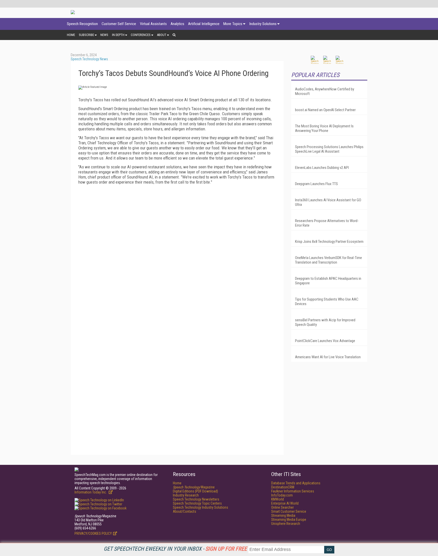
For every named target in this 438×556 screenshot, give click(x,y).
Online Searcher (282, 507)
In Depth (118, 35)
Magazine (194, 487)
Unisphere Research (285, 524)
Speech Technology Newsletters (196, 499)
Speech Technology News (89, 59)
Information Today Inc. (91, 492)
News (104, 35)
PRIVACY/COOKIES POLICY (93, 533)
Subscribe (86, 35)
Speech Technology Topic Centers (197, 503)
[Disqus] (177, 251)
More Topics (232, 24)
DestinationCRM (282, 487)
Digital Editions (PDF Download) (195, 491)
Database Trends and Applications (295, 483)
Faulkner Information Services (292, 491)
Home (71, 35)
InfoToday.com (282, 495)
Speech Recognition (82, 24)
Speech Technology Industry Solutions (200, 507)
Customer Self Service (119, 24)
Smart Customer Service (288, 511)
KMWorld (277, 499)
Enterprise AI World (285, 503)
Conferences (141, 35)
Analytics (177, 24)
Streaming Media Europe (288, 520)
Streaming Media (283, 515)
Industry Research (186, 495)
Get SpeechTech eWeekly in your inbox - (175, 549)
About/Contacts (184, 511)
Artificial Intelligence (204, 24)
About (161, 35)
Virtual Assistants (153, 24)
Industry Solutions (263, 24)
